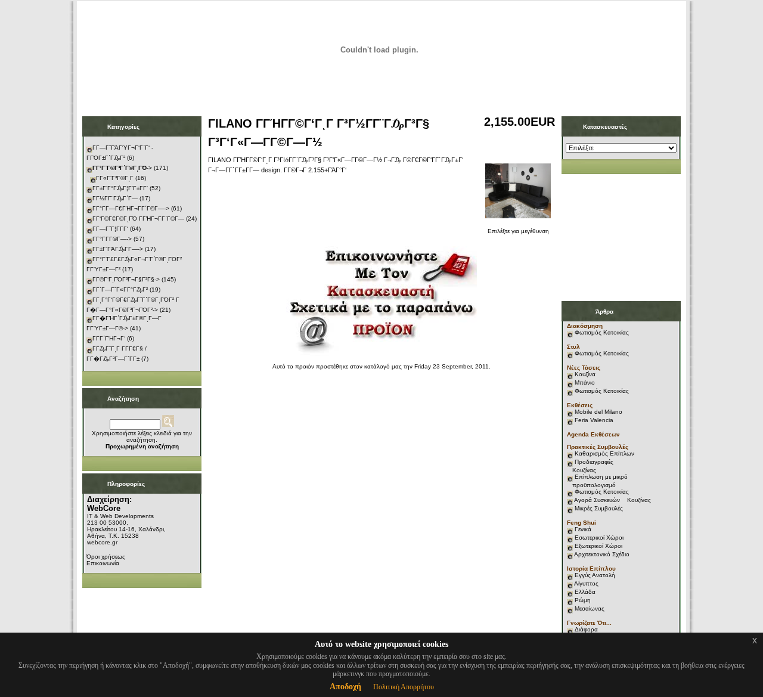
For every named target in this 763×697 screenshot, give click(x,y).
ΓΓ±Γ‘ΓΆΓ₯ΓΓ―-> (117, 249)
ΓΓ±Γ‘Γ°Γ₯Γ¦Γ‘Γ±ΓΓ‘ (120, 188)
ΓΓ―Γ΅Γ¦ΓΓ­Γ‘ (110, 228)
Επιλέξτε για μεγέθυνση (518, 231)
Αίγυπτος (586, 583)
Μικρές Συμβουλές (599, 508)
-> (122, 168)
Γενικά (583, 529)
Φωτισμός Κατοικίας (602, 332)
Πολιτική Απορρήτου (403, 687)
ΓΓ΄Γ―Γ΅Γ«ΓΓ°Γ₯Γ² (120, 289)
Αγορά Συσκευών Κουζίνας (612, 500)
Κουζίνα (585, 374)
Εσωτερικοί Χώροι (599, 537)
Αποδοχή (345, 686)
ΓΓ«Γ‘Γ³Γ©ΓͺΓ (115, 178)
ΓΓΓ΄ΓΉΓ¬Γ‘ (108, 338)
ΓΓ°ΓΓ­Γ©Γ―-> (112, 239)
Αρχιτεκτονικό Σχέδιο (601, 554)
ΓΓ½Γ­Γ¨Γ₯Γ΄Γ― (115, 198)
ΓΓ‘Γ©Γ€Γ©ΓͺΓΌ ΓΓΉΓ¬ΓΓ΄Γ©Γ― (138, 218)
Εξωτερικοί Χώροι (598, 546)
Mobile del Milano (598, 411)
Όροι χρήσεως (105, 556)
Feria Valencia (594, 420)
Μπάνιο (585, 382)
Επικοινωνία (102, 563)
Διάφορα (586, 629)
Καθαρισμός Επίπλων (603, 453)
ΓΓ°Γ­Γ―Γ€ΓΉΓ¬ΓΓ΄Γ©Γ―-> (130, 208)
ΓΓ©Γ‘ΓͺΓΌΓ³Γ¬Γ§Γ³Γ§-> (126, 279)
